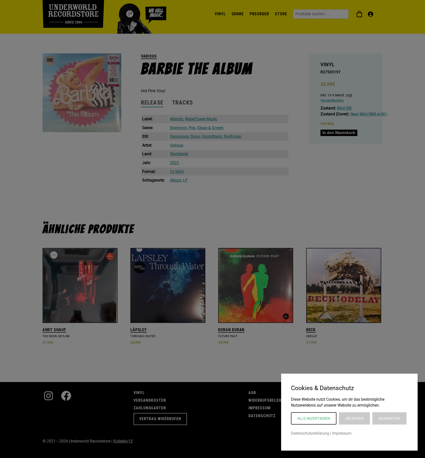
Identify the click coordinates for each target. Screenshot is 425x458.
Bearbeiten (389, 418)
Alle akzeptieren (313, 418)
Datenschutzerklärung (310, 433)
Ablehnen (354, 418)
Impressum (341, 433)
